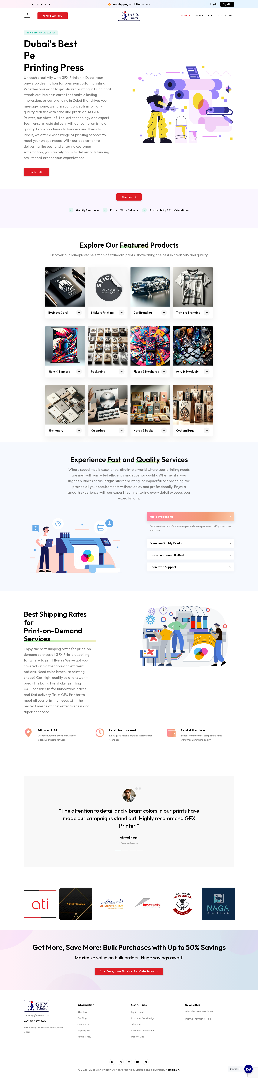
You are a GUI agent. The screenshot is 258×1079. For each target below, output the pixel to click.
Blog (211, 15)
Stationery (55, 430)
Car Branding (142, 312)
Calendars (98, 430)
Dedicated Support (162, 567)
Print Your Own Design (142, 1018)
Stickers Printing (102, 312)
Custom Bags (185, 430)
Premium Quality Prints (165, 543)
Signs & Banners (59, 371)
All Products (137, 1024)
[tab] (190, 516)
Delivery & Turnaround (142, 1030)
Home (184, 15)
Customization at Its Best (166, 555)
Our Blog (82, 1018)
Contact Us (225, 15)
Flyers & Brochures (146, 371)
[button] (213, 4)
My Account (137, 1012)
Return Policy (84, 1036)
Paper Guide (137, 1036)
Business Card (58, 312)
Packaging (98, 371)
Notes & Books (143, 430)
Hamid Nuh (172, 1069)
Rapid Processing (161, 516)
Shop (198, 15)
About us (82, 1012)
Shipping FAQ (84, 1030)
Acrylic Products (187, 371)
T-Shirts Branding (188, 312)
